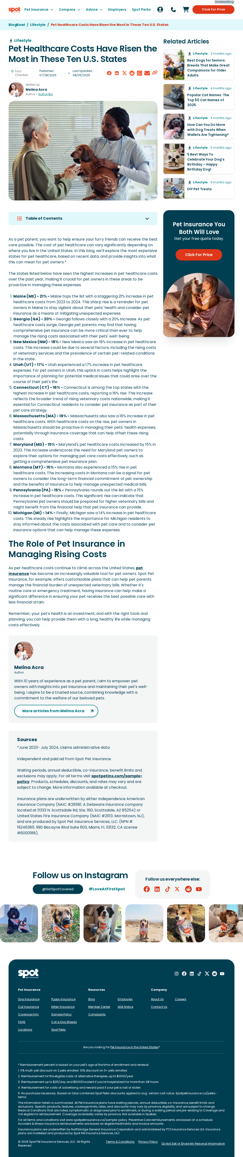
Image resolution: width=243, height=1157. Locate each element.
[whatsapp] (139, 73)
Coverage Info (28, 1014)
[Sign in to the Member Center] (160, 9)
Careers (180, 999)
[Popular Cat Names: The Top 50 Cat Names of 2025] (198, 97)
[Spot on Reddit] (188, 889)
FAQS (21, 1022)
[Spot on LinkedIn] (157, 889)
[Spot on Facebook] (146, 889)
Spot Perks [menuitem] (141, 9)
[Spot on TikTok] (167, 889)
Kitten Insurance (63, 1007)
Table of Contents (44, 218)
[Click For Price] (186, 9)
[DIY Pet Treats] (198, 188)
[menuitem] (39, 9)
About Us (157, 999)
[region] (121, 923)
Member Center (99, 1007)
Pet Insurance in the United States (134, 1047)
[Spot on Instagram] (176, 974)
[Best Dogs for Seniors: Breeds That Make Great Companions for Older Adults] (198, 64)
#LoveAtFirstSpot (107, 889)
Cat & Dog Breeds (64, 1022)
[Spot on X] (178, 889)
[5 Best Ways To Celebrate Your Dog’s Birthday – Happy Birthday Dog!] (198, 158)
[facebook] (109, 73)
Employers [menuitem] (117, 9)
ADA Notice (125, 1007)
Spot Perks (58, 1030)
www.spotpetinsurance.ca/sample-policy (96, 1120)
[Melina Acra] (16, 89)
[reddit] (132, 73)
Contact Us (159, 1007)
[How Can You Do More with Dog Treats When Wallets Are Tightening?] (198, 126)
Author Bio (45, 94)
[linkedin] (117, 73)
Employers (125, 999)
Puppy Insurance (63, 999)
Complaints (97, 1014)
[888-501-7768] (173, 9)
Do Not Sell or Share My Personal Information (193, 1144)
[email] (147, 73)
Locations (25, 1030)
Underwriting (224, 2)
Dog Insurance (28, 999)
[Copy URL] (155, 73)
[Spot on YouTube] (199, 889)
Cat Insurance (28, 1007)
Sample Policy (61, 1014)
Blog (91, 999)
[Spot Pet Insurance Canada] (28, 974)
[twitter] (124, 73)
